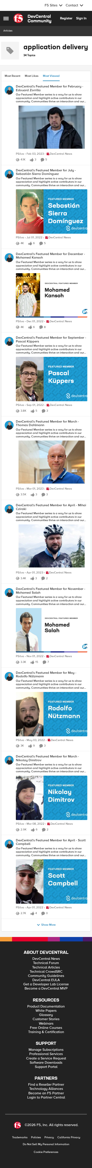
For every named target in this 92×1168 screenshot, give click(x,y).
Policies (36, 1137)
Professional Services (46, 1054)
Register (66, 18)
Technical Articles (46, 967)
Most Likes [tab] (31, 76)
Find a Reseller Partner (46, 1085)
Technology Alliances (46, 1089)
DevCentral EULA (46, 980)
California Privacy (68, 1137)
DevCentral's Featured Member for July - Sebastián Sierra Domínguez (46, 172)
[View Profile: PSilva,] (9, 90)
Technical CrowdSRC (46, 972)
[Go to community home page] (32, 18)
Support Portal (46, 1067)
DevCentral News (46, 959)
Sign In (81, 18)
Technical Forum (46, 963)
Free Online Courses (46, 1028)
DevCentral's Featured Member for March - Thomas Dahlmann (47, 423)
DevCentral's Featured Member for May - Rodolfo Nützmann (46, 674)
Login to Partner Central (46, 1097)
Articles (8, 30)
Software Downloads (46, 1063)
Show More (48, 925)
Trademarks (19, 1137)
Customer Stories (46, 1019)
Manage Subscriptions (46, 1050)
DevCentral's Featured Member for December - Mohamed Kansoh (50, 255)
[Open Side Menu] (6, 18)
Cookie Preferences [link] (46, 1152)
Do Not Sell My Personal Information (46, 1144)
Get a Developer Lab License (46, 984)
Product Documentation (46, 1006)
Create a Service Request (46, 1058)
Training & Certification (46, 1032)
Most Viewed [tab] (51, 76)
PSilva (20, 154)
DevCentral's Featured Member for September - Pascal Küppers (51, 339)
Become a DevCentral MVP (46, 988)
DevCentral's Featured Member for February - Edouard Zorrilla (49, 88)
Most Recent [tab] (12, 76)
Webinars (46, 1024)
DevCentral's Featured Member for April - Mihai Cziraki (51, 507)
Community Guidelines (46, 976)
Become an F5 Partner (46, 1093)
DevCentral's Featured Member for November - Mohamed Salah (50, 590)
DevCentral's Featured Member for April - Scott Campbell (51, 842)
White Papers (46, 1011)
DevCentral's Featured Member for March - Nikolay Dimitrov (47, 758)
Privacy (49, 1137)
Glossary (46, 1015)
